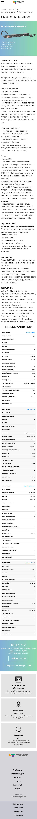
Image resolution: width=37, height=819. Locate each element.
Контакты (17, 789)
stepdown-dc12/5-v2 (30, 563)
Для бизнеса (17, 770)
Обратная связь (18, 804)
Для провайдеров (17, 774)
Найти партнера (18, 658)
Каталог (11, 10)
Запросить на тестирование (18, 665)
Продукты (17, 781)
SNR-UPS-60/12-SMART (29, 486)
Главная (3, 10)
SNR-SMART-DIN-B (30, 332)
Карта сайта (18, 808)
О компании (18, 815)
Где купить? (17, 785)
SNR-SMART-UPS (31, 409)
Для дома (17, 777)
